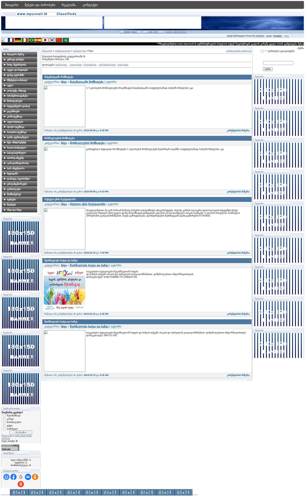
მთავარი (11, 5)
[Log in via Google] (20, 477)
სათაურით (76, 64)
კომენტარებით (107, 64)
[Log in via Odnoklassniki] (35, 477)
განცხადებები (62, 51)
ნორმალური (14, 422)
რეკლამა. (69, 5)
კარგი (10, 419)
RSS (286, 36)
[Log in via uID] (6, 477)
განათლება (79, 51)
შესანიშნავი (14, 415)
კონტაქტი (90, 5)
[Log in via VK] (28, 477)
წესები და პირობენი (40, 5)
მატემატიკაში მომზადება (58, 76)
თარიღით (61, 64)
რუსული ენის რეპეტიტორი (60, 199)
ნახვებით (123, 64)
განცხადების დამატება (239, 51)
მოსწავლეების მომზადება (59, 138)
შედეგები (7, 435)
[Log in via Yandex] (21, 484)
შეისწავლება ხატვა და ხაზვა (61, 260)
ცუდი (9, 425)
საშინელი (12, 429)
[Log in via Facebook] (13, 477)
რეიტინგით (90, 64)
